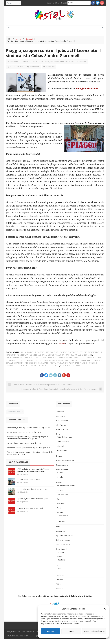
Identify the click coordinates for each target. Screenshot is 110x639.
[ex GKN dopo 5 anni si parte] (11, 481)
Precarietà (61, 503)
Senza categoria (63, 544)
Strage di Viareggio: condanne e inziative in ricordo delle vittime (30, 453)
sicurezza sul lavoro (71, 365)
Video (58, 584)
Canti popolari (62, 420)
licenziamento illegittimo (34, 360)
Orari (59, 499)
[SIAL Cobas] (55, 15)
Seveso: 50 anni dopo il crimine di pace (22, 447)
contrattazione (62, 429)
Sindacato (82, 61)
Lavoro (18, 39)
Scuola (60, 565)
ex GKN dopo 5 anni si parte (18, 443)
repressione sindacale (36, 363)
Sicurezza (74, 61)
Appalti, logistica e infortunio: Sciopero (32, 498)
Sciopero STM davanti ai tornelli (30, 508)
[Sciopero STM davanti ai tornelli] (11, 510)
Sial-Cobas (53, 365)
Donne (59, 456)
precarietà (17, 363)
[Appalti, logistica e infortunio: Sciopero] (11, 501)
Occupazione (62, 494)
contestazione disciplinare (44, 355)
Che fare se (61, 425)
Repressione (55, 61)
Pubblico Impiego (63, 540)
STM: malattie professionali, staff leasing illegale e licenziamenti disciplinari (33, 470)
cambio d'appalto (69, 352)
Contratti (29, 39)
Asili (59, 568)
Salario (67, 61)
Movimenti (60, 531)
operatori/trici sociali (64, 535)
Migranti (60, 446)
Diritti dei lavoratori (64, 437)
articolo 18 (52, 352)
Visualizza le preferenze (94, 631)
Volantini (59, 588)
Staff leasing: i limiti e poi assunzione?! (22, 427)
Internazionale (62, 469)
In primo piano (62, 465)
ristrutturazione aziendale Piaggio (68, 363)
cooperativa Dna (15, 357)
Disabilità (61, 560)
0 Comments (34, 67)
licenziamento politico (61, 360)
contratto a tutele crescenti (76, 355)
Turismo (59, 579)
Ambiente (60, 411)
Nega (71, 631)
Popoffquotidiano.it (87, 88)
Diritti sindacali (37, 61)
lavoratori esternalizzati (71, 357)
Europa (60, 472)
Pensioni (60, 552)
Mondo (60, 477)
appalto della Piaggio (32, 352)
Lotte (58, 526)
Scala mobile (63, 515)
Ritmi (62, 61)
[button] (104, 608)
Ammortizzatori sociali (66, 486)
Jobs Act (52, 357)
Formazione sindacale (65, 460)
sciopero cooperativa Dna (32, 365)
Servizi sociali (61, 549)
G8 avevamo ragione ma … (18, 432)
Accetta (50, 631)
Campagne (60, 416)
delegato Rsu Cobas (35, 357)
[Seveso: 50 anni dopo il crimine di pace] (11, 491)
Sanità (59, 556)
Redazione (14, 61)
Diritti (58, 434)
